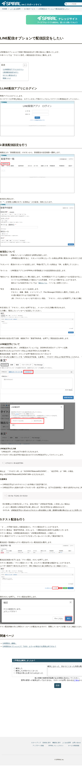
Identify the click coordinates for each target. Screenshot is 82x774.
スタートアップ (36, 742)
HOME (4, 9)
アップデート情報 (38, 745)
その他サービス (29, 9)
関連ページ (7, 78)
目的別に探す (46, 742)
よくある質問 (15, 9)
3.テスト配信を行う (10, 75)
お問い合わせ (76, 742)
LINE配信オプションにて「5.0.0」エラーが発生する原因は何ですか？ (29, 646)
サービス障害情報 (73, 745)
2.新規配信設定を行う (10, 72)
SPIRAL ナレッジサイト (56, 745)
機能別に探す (56, 742)
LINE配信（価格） (10, 643)
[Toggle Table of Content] (23, 65)
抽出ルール (42, 283)
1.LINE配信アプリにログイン (13, 69)
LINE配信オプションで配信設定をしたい (54, 9)
